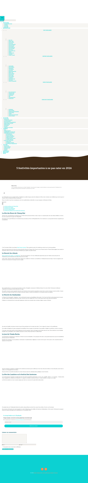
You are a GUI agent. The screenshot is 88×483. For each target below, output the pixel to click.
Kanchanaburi (12, 71)
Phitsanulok (12, 97)
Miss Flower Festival (21, 247)
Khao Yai (11, 72)
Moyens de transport (11, 143)
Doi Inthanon (12, 92)
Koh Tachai (11, 48)
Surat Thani (12, 55)
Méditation (7, 124)
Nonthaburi (12, 78)
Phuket (10, 54)
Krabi (10, 51)
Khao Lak (11, 41)
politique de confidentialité (20, 419)
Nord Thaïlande (47, 82)
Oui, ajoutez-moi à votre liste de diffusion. (12, 446)
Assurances (9, 134)
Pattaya (11, 80)
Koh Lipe (11, 43)
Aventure (6, 119)
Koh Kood (11, 74)
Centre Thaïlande (47, 56)
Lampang (11, 95)
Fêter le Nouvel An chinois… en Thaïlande (11, 255)
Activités (5, 117)
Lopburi (11, 77)
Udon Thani (12, 115)
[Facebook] (4, 193)
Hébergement (7, 130)
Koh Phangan (12, 44)
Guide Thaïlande (37, 472)
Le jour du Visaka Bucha (9, 209)
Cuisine (6, 24)
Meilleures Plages (8, 123)
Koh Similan (12, 47)
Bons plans (6, 151)
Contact (56, 472)
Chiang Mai (11, 93)
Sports (5, 126)
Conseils (5, 128)
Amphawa (11, 66)
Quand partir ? (9, 139)
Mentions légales (50, 472)
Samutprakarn (12, 81)
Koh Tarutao (12, 50)
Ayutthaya (11, 67)
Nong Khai (11, 112)
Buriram (11, 109)
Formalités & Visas (10, 138)
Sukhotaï (11, 98)
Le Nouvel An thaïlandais (9, 208)
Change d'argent (10, 136)
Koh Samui (11, 46)
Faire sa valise (9, 137)
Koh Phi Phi (11, 45)
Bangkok (11, 68)
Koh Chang (11, 73)
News (4, 153)
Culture (5, 144)
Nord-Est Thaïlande (47, 99)
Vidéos (5, 150)
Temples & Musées (8, 127)
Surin (10, 113)
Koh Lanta (11, 42)
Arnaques (8, 141)
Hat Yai (10, 40)
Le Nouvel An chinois (8, 207)
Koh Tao (11, 49)
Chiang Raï (11, 94)
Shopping (6, 125)
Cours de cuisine (8, 120)
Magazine (5, 152)
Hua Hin (11, 70)
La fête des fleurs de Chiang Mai (11, 206)
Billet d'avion (9, 135)
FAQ (5, 129)
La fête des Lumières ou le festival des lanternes (14, 210)
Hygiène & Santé (10, 142)
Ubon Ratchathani (13, 114)
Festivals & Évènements (10, 122)
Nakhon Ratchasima (14, 111)
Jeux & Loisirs (7, 146)
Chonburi (11, 69)
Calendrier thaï (8, 23)
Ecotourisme (7, 121)
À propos (44, 472)
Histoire (6, 27)
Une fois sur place (8, 140)
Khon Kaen (11, 110)
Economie (6, 145)
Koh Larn (11, 75)
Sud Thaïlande (47, 30)
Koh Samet (11, 76)
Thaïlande (6, 22)
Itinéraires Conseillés (9, 131)
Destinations (6, 28)
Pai (9, 96)
